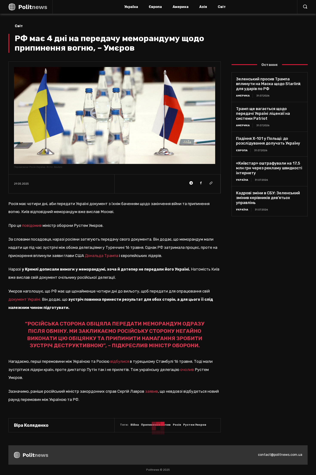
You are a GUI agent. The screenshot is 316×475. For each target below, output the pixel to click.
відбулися (119, 361)
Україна (242, 179)
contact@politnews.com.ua (280, 455)
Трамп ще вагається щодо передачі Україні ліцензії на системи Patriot (263, 113)
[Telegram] (191, 183)
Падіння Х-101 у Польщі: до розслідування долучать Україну (268, 141)
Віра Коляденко (31, 425)
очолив (187, 369)
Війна (134, 424)
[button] (305, 6)
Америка (243, 95)
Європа (242, 150)
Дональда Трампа (101, 255)
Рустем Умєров (194, 424)
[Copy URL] (210, 183)
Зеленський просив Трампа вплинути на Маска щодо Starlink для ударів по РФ (268, 84)
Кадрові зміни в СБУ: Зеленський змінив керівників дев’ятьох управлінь (268, 198)
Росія (177, 424)
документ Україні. (24, 299)
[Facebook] (200, 183)
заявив (151, 391)
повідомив (32, 225)
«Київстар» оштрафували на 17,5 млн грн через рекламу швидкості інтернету (269, 168)
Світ (19, 26)
